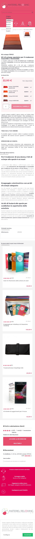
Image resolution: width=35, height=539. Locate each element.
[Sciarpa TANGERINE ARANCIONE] (5, 87)
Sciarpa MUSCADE (13, 96)
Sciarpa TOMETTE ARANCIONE (13, 91)
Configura (6, 535)
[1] (3, 365)
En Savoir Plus (5, 75)
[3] (7, 365)
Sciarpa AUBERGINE (14, 100)
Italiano (8, 26)
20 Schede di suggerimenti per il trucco (15, 411)
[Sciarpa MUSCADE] (5, 96)
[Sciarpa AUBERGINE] (5, 100)
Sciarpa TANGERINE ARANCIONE (14, 87)
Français (8, 22)
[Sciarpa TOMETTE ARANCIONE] (5, 91)
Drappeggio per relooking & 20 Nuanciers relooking (15, 325)
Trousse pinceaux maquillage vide (13, 368)
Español (8, 24)
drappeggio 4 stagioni (15, 189)
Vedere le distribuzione (10, 434)
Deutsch (8, 28)
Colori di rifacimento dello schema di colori (16, 280)
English (8, 31)
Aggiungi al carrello (21, 106)
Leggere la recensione (17, 439)
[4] (8, 365)
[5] (10, 365)
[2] (5, 365)
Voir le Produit (24, 284)
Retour (4, 29)
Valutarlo (18, 443)
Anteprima (12, 284)
